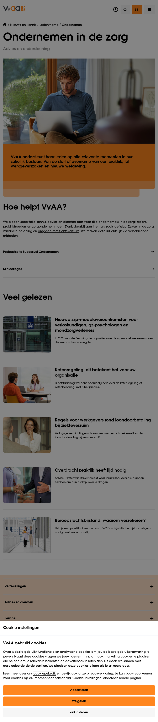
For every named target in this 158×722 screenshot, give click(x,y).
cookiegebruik (45, 673)
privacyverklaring (100, 673)
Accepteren (79, 690)
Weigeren (79, 701)
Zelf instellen (79, 712)
